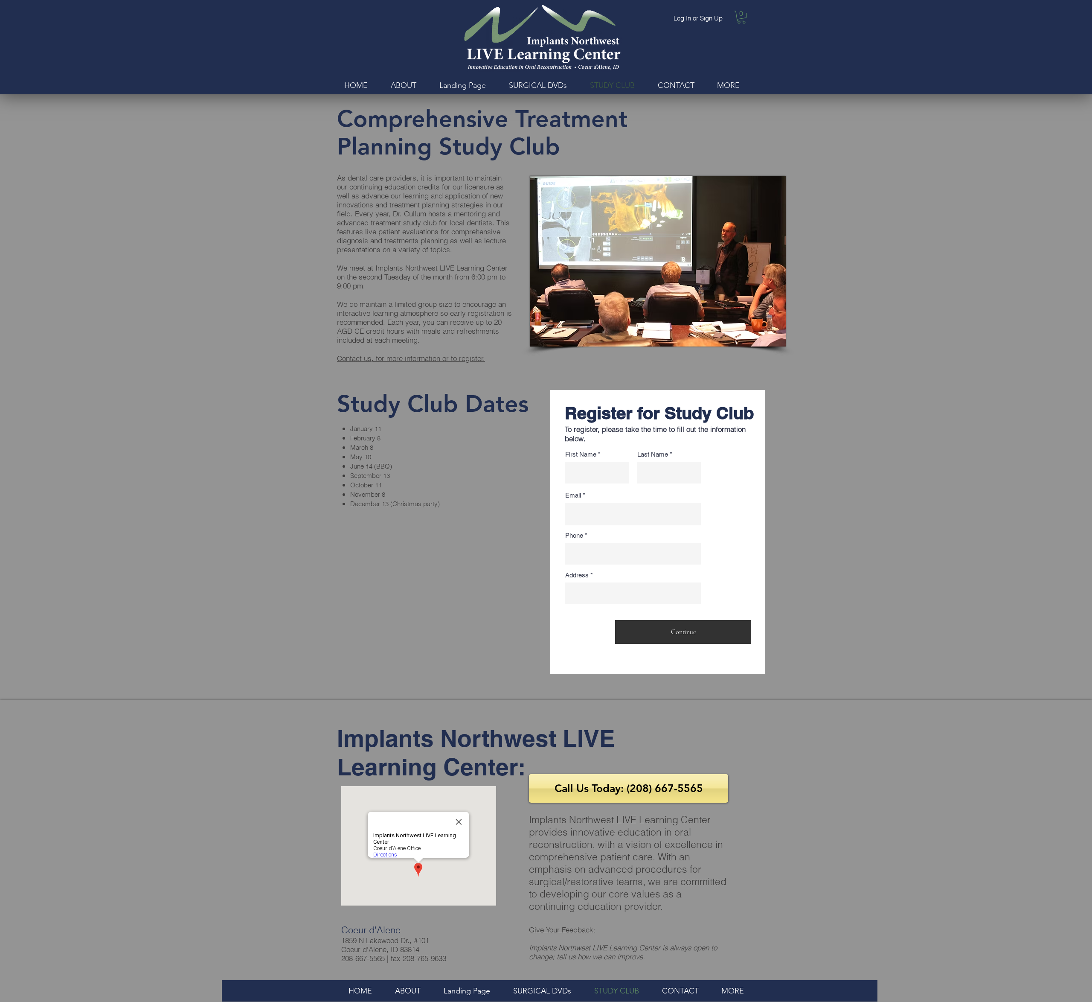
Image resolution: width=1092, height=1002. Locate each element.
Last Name (652, 454)
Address (577, 575)
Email (573, 495)
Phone (574, 535)
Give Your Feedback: (562, 929)
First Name (580, 454)
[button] (741, 17)
